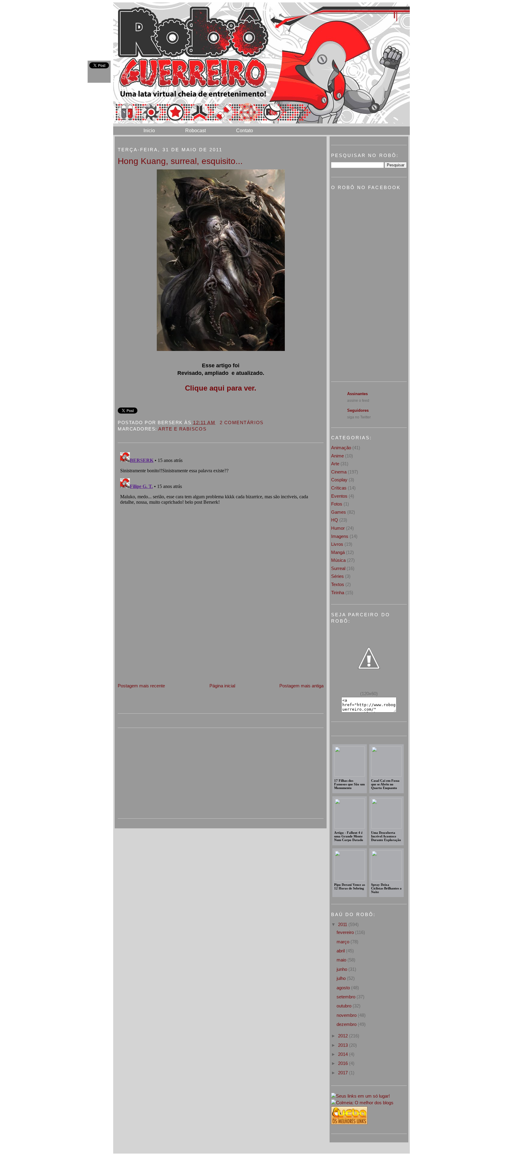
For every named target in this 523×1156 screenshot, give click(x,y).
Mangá (338, 552)
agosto (344, 987)
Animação (341, 447)
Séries (337, 576)
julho (342, 978)
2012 (343, 1035)
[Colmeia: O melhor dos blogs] (362, 1102)
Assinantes (357, 393)
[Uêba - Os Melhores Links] (349, 1122)
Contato (244, 130)
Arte (335, 463)
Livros (337, 544)
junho (342, 969)
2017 (343, 1072)
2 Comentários (242, 422)
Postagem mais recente (141, 685)
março (343, 941)
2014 (343, 1054)
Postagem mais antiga (301, 685)
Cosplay (339, 479)
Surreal (338, 568)
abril (341, 950)
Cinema (339, 471)
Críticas (339, 487)
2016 (343, 1063)
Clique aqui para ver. (220, 388)
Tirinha (337, 592)
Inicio (149, 130)
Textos (337, 584)
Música (338, 560)
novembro (347, 1015)
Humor (338, 528)
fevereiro (346, 932)
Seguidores (358, 410)
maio (342, 959)
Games (338, 512)
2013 (343, 1045)
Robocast (195, 130)
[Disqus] (221, 525)
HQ (334, 519)
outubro (345, 1005)
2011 (343, 924)
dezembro (347, 1024)
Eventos (339, 496)
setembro (347, 996)
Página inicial (222, 685)
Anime (337, 455)
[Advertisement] (163, 640)
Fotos (336, 503)
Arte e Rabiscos (182, 428)
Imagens (339, 536)
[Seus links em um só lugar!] (360, 1096)
